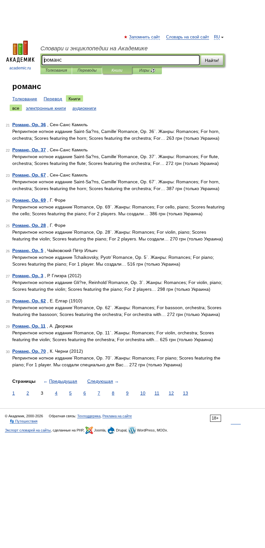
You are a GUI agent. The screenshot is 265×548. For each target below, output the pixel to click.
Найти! (212, 60)
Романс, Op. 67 (29, 175)
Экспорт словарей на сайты (28, 430)
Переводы (87, 70)
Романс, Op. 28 (29, 225)
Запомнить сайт (145, 37)
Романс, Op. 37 (29, 149)
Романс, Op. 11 (29, 326)
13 (185, 393)
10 (142, 393)
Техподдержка (89, 416)
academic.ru (20, 68)
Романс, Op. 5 (27, 250)
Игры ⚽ (147, 70)
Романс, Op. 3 (27, 275)
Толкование (24, 98)
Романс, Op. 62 (29, 300)
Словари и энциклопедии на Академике (94, 48)
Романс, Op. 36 (29, 124)
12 (171, 393)
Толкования (56, 70)
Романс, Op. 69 (29, 200)
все (15, 108)
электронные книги (46, 108)
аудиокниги (84, 108)
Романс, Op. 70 (29, 351)
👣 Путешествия (23, 421)
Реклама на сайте (117, 416)
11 (156, 393)
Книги (116, 70)
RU (217, 37)
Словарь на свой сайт (187, 37)
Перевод (53, 98)
